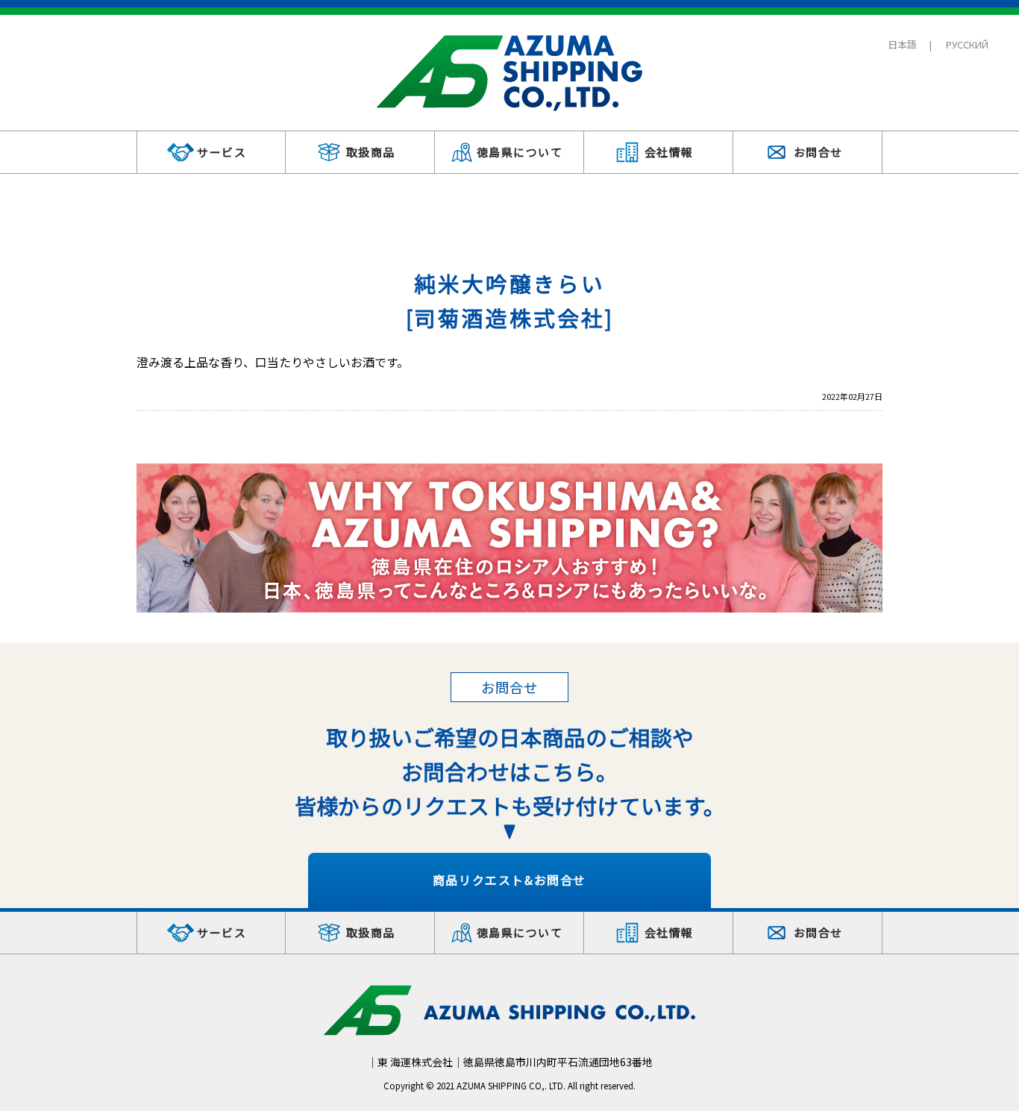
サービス (221, 152)
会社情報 (669, 152)
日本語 (902, 44)
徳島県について (520, 152)
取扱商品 (370, 152)
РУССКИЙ (967, 44)
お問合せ (818, 152)
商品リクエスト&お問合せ (509, 880)
